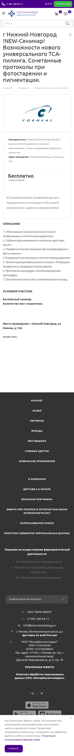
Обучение (37, 420)
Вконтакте (32, 693)
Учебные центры (37, 451)
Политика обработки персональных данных (37, 533)
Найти (67, 23)
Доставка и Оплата (37, 489)
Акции (37, 410)
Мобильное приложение (37, 461)
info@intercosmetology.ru (39, 625)
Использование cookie (37, 523)
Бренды (37, 431)
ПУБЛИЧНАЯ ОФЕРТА (39, 667)
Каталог (37, 400)
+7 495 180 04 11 (14, 4)
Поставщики (37, 441)
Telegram (41, 693)
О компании (37, 479)
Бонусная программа (36, 499)
